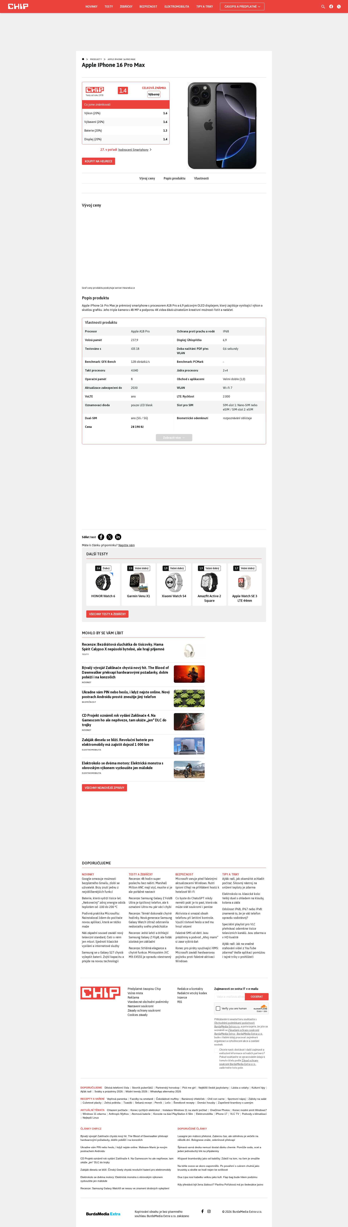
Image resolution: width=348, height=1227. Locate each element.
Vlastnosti (201, 178)
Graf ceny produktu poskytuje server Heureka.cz (108, 287)
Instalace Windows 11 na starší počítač (185, 1110)
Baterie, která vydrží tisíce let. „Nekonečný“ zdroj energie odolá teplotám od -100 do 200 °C (103, 903)
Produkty (96, 59)
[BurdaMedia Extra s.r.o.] (100, 993)
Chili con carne (216, 1098)
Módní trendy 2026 (136, 1091)
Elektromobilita (177, 6)
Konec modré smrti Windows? (250, 1110)
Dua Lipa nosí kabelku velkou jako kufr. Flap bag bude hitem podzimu (217, 1177)
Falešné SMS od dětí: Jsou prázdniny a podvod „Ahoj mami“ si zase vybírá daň (196, 937)
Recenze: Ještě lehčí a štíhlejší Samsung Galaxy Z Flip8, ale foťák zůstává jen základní (150, 937)
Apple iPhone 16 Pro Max (121, 59)
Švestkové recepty (183, 1102)
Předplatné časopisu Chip (144, 988)
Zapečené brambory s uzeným (235, 1102)
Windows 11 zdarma (94, 1113)
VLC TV (234, 1113)
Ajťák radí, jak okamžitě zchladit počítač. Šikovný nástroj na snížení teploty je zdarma (243, 883)
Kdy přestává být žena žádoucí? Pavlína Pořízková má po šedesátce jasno (220, 1184)
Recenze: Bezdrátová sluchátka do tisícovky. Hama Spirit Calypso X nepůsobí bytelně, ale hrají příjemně (123, 646)
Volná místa (135, 993)
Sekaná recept (143, 1102)
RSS (179, 1001)
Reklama (133, 997)
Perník (158, 1102)
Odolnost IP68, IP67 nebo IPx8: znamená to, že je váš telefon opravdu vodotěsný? (242, 913)
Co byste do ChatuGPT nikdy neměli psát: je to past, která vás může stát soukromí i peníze (196, 903)
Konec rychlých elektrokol (145, 1110)
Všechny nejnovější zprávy (104, 787)
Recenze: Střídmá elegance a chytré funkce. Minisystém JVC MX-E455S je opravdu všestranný (150, 952)
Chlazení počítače (117, 1110)
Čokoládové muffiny (167, 1098)
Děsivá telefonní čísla (117, 1087)
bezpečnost (184, 874)
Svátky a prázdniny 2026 (108, 1091)
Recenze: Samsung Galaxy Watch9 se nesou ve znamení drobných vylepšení (124, 1188)
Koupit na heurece (98, 161)
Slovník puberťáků (142, 1087)
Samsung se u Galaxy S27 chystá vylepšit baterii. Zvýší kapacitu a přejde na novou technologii (103, 957)
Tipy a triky (204, 6)
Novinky (91, 6)
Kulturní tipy (258, 1087)
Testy (109, 6)
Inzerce (182, 997)
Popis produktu (174, 178)
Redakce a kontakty (190, 988)
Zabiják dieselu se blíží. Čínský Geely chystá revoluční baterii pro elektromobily (125, 1169)
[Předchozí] (89, 584)
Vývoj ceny (147, 178)
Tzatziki (127, 1102)
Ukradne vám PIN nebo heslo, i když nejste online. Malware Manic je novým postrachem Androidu (123, 1149)
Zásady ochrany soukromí (144, 1010)
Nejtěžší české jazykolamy (213, 1087)
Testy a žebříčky (141, 874)
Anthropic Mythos (119, 1113)
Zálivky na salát (257, 1098)
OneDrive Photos (220, 1110)
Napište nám (126, 545)
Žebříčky (126, 6)
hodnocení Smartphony (133, 149)
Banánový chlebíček (193, 1098)
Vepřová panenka (117, 1098)
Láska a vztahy (240, 1087)
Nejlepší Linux (91, 1117)
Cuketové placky (92, 1102)
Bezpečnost (148, 6)
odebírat (257, 996)
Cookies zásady (138, 1014)
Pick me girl (189, 1087)
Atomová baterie (141, 1113)
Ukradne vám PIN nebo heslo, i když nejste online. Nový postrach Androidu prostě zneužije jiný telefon (126, 694)
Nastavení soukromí (141, 1006)
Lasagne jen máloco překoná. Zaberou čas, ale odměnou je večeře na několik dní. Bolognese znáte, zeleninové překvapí (218, 1138)
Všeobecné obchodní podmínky (148, 1001)
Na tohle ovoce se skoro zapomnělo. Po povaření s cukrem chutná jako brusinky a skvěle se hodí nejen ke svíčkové (218, 1167)
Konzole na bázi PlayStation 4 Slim (173, 1113)
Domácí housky (206, 1102)
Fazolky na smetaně (141, 1098)
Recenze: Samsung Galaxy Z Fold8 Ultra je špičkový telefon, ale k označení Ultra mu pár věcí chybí (150, 903)
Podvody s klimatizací (254, 1113)
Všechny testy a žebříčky (107, 614)
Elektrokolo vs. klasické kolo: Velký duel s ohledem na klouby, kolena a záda (243, 898)
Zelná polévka (112, 1102)
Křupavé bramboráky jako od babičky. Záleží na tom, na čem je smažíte (219, 1158)
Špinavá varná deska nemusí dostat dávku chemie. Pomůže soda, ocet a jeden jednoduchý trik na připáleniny (219, 1149)
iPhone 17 (221, 1113)
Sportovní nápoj (236, 1098)
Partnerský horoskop (167, 1087)
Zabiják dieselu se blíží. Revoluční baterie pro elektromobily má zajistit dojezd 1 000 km (118, 742)
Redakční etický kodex (192, 993)
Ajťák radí (86, 1091)
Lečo (168, 1102)
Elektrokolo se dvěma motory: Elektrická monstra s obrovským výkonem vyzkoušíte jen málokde (122, 765)
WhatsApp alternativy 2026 (165, 1091)
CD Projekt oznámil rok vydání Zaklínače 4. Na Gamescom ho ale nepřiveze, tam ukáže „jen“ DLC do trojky (124, 720)
